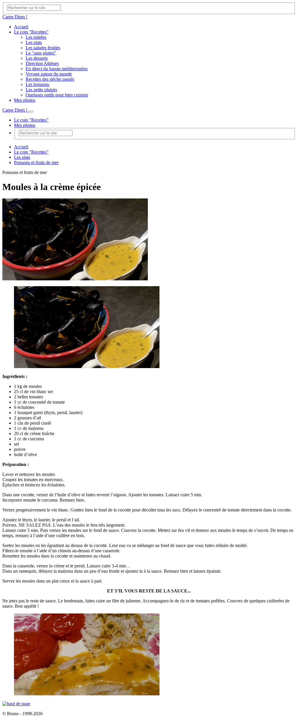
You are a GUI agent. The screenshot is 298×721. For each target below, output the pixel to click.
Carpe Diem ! (14, 16)
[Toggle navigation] (31, 111)
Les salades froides (43, 47)
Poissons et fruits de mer (36, 162)
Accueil (21, 26)
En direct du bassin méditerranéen (57, 68)
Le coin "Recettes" (31, 31)
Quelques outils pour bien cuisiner (57, 94)
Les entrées (36, 37)
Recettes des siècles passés (50, 79)
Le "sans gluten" (41, 52)
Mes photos (24, 100)
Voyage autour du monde (49, 73)
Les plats (34, 42)
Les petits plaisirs (41, 89)
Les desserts (37, 58)
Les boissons (37, 84)
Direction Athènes (42, 63)
